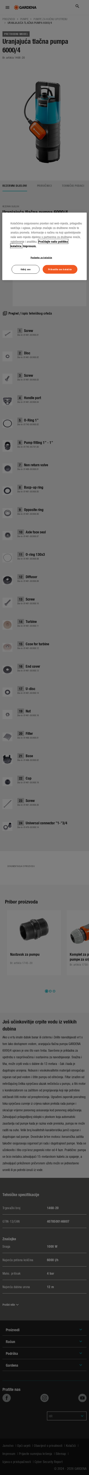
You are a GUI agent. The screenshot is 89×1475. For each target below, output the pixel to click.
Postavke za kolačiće (41, 257)
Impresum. (29, 246)
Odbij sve (25, 269)
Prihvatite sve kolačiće (60, 269)
